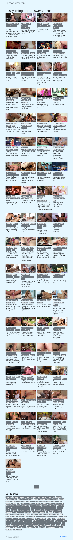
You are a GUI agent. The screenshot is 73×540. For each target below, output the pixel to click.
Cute (32, 505)
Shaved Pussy (29, 523)
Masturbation (49, 514)
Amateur (15, 497)
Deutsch (45, 505)
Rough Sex (63, 521)
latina (17, 73)
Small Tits (51, 523)
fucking (14, 355)
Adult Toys (9, 497)
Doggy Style (60, 505)
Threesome (22, 527)
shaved (55, 198)
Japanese (42, 512)
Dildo (54, 505)
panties (61, 400)
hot (50, 400)
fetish (63, 125)
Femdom (59, 508)
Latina (59, 512)
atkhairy (40, 450)
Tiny (36, 527)
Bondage (49, 501)
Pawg (7, 518)
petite (23, 198)
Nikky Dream (10, 330)
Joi (47, 512)
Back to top (63, 537)
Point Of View (19, 518)
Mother (20, 516)
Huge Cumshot (27, 512)
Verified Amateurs (51, 527)
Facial (39, 508)
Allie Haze (40, 422)
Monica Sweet (25, 172)
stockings (9, 223)
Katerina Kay (56, 376)
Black (24, 501)
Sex (13, 523)
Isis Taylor (47, 422)
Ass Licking (9, 499)
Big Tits (8, 501)
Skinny (36, 523)
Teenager (8, 527)
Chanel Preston (26, 353)
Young (19, 529)
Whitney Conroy (11, 328)
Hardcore (58, 510)
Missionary (9, 516)
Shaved (22, 523)
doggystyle (47, 125)
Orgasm (58, 516)
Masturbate (41, 514)
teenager (32, 223)
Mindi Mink (56, 353)
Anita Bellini (56, 300)
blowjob (16, 23)
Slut (41, 523)
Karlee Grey (56, 355)
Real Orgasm (22, 521)
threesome (15, 175)
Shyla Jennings (42, 223)
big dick (28, 98)
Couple (44, 503)
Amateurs (33, 497)
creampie (24, 75)
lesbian (24, 23)
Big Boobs (42, 499)
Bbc (19, 499)
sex (64, 147)
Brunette (8, 503)
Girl (42, 510)
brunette (9, 26)
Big (32, 499)
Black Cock (30, 501)
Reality (30, 521)
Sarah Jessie (25, 53)
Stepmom (21, 525)
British (59, 501)
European (33, 508)
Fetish (8, 510)
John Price (9, 23)
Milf (61, 514)
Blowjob (43, 501)
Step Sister (14, 525)
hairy (32, 447)
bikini (12, 75)
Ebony (23, 508)
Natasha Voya (57, 378)
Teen (62, 525)
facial (39, 98)
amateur (15, 149)
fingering (24, 26)
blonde (39, 23)
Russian (8, 523)
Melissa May (25, 355)
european (45, 51)
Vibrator (60, 527)
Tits (40, 527)
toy (54, 200)
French (28, 510)
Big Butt (49, 499)
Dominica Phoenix (58, 302)
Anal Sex (44, 497)
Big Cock (55, 499)
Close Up (24, 503)
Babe (15, 499)
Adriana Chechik (26, 125)
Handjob (52, 510)
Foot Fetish (21, 510)
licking (48, 73)
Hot (20, 512)
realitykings (25, 223)
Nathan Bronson (42, 376)
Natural (26, 516)
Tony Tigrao (10, 123)
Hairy (46, 510)
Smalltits (58, 523)
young (14, 26)
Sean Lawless (25, 277)
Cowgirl (50, 503)
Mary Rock (25, 302)
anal (39, 73)
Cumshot (18, 505)
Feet (44, 508)
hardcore (60, 149)
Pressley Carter (42, 447)
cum (29, 100)
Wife (14, 529)
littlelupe (24, 196)
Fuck (32, 510)
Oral (53, 516)
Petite (12, 518)
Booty (54, 501)
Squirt (8, 525)
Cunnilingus (25, 505)
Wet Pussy (9, 529)
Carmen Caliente (57, 247)
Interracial (35, 512)
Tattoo (58, 525)
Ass (54, 497)
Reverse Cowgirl (44, 521)
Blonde (37, 501)
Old (42, 516)
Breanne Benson (42, 200)
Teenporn (15, 527)
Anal (39, 497)
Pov (36, 518)
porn (23, 247)
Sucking (47, 525)
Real (16, 521)
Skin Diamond (41, 250)
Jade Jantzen (10, 300)
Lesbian (8, 514)
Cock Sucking (37, 503)
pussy (43, 73)
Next (36, 487)
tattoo (43, 53)
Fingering (13, 510)
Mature (57, 514)
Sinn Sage (9, 469)
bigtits (39, 26)
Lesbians (14, 514)
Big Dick (61, 499)
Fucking (38, 510)
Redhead (35, 521)
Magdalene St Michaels (44, 247)
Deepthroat (38, 505)
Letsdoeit (21, 514)
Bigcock (14, 501)
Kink (50, 512)
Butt (18, 503)
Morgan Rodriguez (27, 300)
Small (45, 523)
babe (29, 23)
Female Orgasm (51, 508)
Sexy (17, 523)
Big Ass (36, 499)
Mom (15, 516)
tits (49, 172)
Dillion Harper (10, 471)
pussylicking (25, 28)
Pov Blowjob (42, 518)
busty (43, 402)
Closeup (30, 503)
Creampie (56, 503)
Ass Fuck (58, 497)
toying (39, 149)
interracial (30, 73)
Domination (17, 508)
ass (23, 98)
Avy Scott (24, 147)
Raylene (40, 172)
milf (60, 51)
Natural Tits (33, 516)
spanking (9, 53)
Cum (62, 503)
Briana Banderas (57, 26)
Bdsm (27, 499)
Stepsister (28, 525)
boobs (39, 175)
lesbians (55, 75)
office (63, 53)
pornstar (40, 302)
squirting (61, 198)
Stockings (35, 525)
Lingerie (27, 514)
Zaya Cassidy (25, 274)
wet (60, 424)
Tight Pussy (30, 527)
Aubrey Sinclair (11, 445)
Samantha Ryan (42, 424)
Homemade (9, 512)
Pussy (54, 518)
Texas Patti (41, 378)
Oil (38, 516)
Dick (50, 505)
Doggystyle (9, 508)
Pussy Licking (61, 518)
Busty (14, 503)
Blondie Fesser (57, 23)
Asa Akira (40, 198)
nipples (13, 51)
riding (23, 378)
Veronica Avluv (26, 123)
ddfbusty (55, 28)
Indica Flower (57, 422)
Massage (34, 514)
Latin (55, 512)
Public (49, 518)
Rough (57, 521)
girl (23, 226)
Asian (49, 497)
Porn (26, 518)
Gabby (24, 376)
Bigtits (19, 501)
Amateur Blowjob (24, 497)
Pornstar (31, 518)
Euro (28, 508)
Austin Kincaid (41, 300)
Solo (63, 523)
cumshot (24, 102)
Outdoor (64, 516)
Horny (15, 512)
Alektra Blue (41, 196)
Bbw (23, 499)
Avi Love (9, 447)
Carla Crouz (10, 247)
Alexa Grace (25, 51)
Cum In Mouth (10, 505)
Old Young (47, 516)
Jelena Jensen (25, 149)
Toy (44, 527)
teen (13, 73)
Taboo (53, 525)
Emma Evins (41, 445)
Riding (52, 521)
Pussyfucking (9, 521)
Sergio (49, 300)
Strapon (42, 525)
